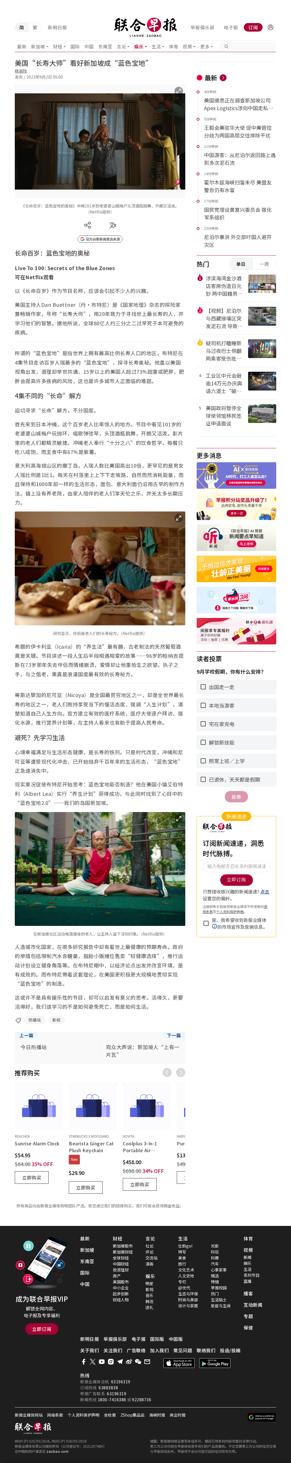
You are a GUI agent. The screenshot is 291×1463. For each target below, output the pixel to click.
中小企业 (121, 1288)
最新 (21, 46)
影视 (56, 1020)
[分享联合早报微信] (138, 1361)
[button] (270, 27)
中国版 (176, 1338)
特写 (182, 1252)
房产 (117, 1276)
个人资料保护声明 (83, 1415)
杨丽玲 (21, 71)
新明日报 (57, 27)
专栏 (182, 1282)
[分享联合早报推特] (92, 1361)
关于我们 (89, 1350)
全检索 (110, 1415)
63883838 (108, 1387)
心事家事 (219, 1270)
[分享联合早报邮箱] (147, 1361)
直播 (247, 1281)
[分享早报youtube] (101, 1361)
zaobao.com (57, 1451)
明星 (149, 1283)
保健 (248, 1327)
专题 (248, 1316)
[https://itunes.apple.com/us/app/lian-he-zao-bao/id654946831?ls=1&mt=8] (179, 1363)
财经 (58, 46)
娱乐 (139, 46)
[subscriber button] (270, 27)
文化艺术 (186, 1270)
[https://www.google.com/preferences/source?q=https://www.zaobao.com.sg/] (262, 1417)
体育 (173, 46)
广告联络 (136, 1350)
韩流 (149, 1301)
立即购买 (31, 1177)
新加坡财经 (123, 1252)
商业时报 (178, 1415)
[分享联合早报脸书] (83, 1361)
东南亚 (105, 46)
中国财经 (121, 1264)
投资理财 (121, 1270)
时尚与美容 (188, 1299)
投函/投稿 (230, 1350)
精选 (215, 1276)
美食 (182, 1258)
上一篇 (26, 1035)
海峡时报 (157, 1415)
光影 (215, 1246)
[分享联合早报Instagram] (110, 1361)
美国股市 (121, 1282)
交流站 (151, 1258)
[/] (145, 27)
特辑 (215, 1282)
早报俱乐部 (202, 27)
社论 (149, 1246)
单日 (241, 263)
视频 (187, 46)
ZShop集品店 (132, 1415)
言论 (121, 46)
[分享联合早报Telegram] (120, 1361)
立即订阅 (41, 1329)
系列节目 (251, 1275)
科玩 (215, 1252)
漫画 (149, 1264)
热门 (215, 1293)
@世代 (184, 1288)
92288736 (141, 1399)
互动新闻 (253, 1304)
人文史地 (186, 1276)
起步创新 (121, 1293)
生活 (156, 46)
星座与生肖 (221, 1305)
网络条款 (55, 1415)
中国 (89, 46)
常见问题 (182, 1350)
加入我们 (159, 1350)
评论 (149, 1252)
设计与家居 (188, 1305)
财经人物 (121, 1299)
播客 (248, 1293)
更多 (204, 46)
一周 (264, 263)
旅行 (182, 1264)
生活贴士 (219, 1299)
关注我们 (112, 1350)
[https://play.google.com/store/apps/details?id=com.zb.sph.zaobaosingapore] (214, 1363)
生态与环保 (188, 1293)
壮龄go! (185, 1246)
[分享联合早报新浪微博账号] (129, 1361)
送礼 (149, 1307)
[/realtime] (223, 77)
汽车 (215, 1264)
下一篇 (174, 1035)
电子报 (231, 27)
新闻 (247, 1257)
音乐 (149, 1295)
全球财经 (121, 1258)
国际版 (157, 1338)
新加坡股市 (123, 1246)
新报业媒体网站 (29, 1415)
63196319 (120, 1381)
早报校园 (219, 1288)
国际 (75, 46)
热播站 (34, 1020)
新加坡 (38, 46)
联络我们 (206, 1350)
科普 (215, 1258)
